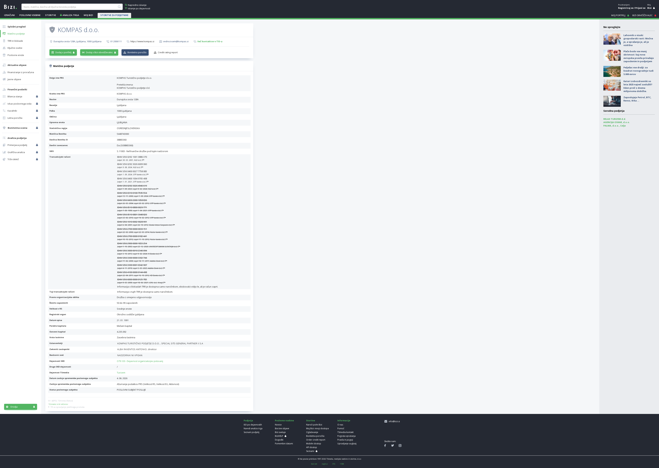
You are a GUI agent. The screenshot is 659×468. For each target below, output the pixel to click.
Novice (278, 424)
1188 (342, 464)
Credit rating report (168, 52)
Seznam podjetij (251, 432)
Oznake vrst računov (58, 404)
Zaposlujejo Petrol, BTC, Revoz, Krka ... (637, 99)
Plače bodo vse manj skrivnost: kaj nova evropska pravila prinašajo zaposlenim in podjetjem (638, 56)
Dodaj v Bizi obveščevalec (99, 52)
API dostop (311, 447)
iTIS (333, 464)
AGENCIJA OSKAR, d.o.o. (616, 122)
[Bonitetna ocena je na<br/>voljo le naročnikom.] (37, 128)
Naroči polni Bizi (314, 424)
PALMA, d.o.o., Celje (614, 125)
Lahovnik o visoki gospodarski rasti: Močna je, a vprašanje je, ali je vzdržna (638, 40)
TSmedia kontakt (345, 432)
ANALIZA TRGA (71, 15)
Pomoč (340, 428)
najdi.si (325, 464)
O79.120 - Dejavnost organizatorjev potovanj (140, 361)
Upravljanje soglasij (346, 443)
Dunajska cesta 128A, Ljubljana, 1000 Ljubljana (77, 41)
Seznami (310, 451)
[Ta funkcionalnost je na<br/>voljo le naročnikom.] (37, 96)
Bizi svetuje (280, 432)
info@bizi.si (394, 421)
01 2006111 (116, 41)
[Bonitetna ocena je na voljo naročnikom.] (52, 29)
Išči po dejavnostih (253, 424)
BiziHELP (279, 436)
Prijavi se (640, 7)
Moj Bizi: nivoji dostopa (317, 428)
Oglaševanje (312, 432)
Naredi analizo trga (253, 428)
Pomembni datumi (284, 443)
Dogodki (279, 439)
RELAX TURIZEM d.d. (614, 118)
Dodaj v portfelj (63, 52)
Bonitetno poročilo (137, 52)
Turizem (121, 372)
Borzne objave (282, 428)
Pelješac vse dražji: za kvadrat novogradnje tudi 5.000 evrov (638, 71)
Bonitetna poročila (315, 436)
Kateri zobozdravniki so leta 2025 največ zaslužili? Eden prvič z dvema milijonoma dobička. (637, 86)
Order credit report (315, 439)
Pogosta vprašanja (346, 436)
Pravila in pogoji (345, 439)
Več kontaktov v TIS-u (209, 41)
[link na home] (10, 6)
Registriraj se (625, 7)
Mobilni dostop (313, 443)
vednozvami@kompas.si (176, 41)
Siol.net (314, 464)
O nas (340, 424)
